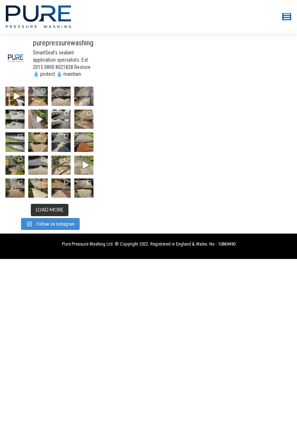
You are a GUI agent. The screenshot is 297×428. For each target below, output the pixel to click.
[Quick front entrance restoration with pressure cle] (15, 96)
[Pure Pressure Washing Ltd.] (38, 16)
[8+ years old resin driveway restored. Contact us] (37, 165)
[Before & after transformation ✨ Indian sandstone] (15, 165)
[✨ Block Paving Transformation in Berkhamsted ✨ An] (61, 142)
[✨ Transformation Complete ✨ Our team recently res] (83, 119)
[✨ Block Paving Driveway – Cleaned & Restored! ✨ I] (83, 188)
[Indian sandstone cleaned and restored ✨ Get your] (61, 165)
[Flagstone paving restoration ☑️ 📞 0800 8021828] (61, 96)
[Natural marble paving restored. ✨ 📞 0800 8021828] (15, 119)
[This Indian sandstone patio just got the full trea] (83, 165)
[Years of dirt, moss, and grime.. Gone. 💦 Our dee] (37, 119)
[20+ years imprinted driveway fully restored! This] (61, 119)
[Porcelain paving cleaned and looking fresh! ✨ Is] (37, 188)
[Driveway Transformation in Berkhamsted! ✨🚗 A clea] (15, 188)
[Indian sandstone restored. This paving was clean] (83, 96)
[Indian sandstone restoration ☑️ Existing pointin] (15, 142)
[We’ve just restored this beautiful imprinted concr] (83, 142)
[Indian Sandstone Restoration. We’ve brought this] (37, 96)
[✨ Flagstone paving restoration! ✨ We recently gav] (37, 142)
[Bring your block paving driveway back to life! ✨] (61, 188)
